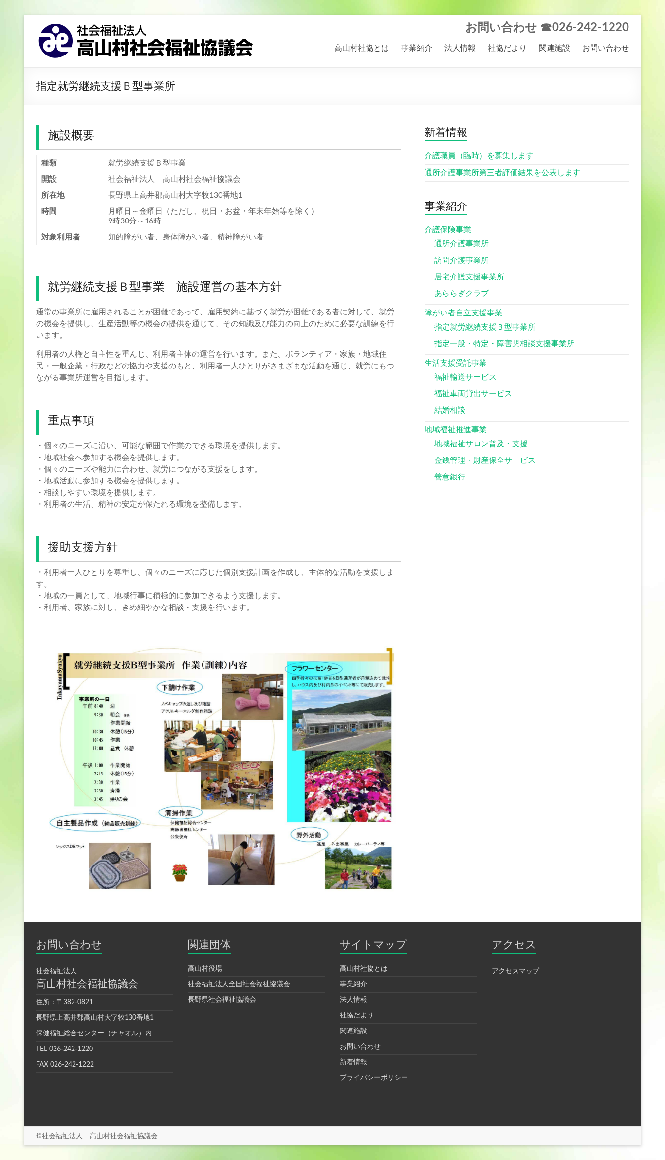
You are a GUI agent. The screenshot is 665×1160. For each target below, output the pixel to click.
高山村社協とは (361, 48)
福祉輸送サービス (465, 377)
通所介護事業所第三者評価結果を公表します (502, 173)
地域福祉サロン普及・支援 (481, 444)
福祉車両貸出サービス (473, 394)
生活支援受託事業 (456, 363)
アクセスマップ (515, 971)
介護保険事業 (448, 230)
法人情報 (460, 48)
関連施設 (554, 48)
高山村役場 (205, 968)
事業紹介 (416, 48)
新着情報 (353, 1062)
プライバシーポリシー (374, 1077)
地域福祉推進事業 (456, 430)
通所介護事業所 (461, 244)
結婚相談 (449, 410)
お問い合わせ (605, 48)
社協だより (507, 48)
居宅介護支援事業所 (469, 277)
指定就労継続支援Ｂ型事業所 (485, 327)
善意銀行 (449, 477)
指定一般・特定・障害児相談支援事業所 (504, 344)
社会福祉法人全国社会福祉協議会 (239, 984)
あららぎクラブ (461, 293)
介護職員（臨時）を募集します (479, 156)
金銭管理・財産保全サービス (485, 460)
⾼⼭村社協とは (364, 968)
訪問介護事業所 (461, 260)
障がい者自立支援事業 (463, 313)
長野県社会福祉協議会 (222, 999)
